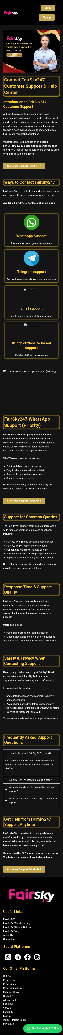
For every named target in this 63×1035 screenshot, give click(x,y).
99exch (7, 1008)
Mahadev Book (11, 992)
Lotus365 (8, 1004)
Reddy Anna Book (12, 988)
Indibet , (7, 1019)
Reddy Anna (9, 984)
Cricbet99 (8, 996)
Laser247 (8, 1012)
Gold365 (7, 976)
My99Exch (8, 1023)
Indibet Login (19, 1019)
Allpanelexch (9, 1000)
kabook (7, 1016)
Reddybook (9, 980)
